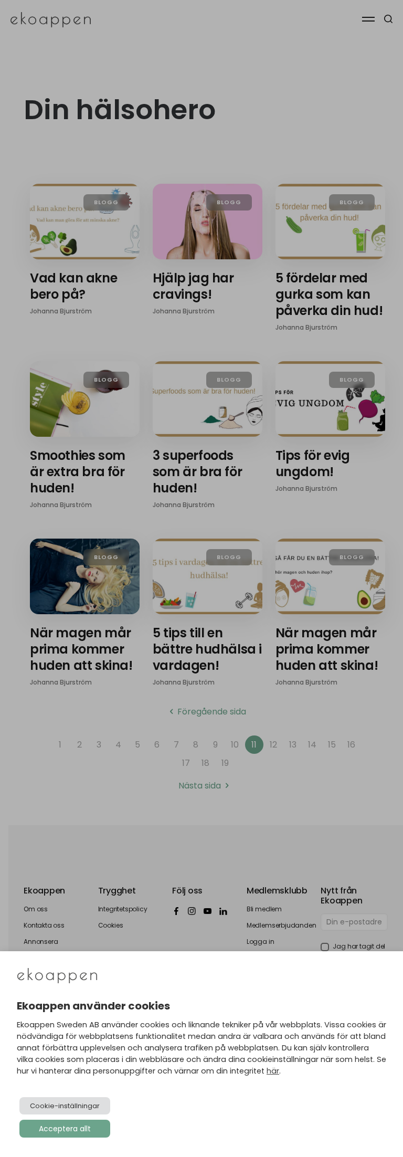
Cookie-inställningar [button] (65, 1106)
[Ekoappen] (57, 976)
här (273, 1071)
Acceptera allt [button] (65, 1128)
